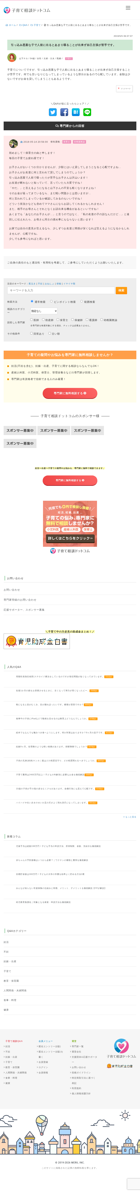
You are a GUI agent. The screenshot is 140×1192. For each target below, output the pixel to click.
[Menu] (128, 8)
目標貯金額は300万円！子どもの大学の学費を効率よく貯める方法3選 (50, 874)
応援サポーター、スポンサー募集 (24, 609)
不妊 (40, 283)
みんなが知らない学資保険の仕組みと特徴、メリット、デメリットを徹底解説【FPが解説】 (61, 888)
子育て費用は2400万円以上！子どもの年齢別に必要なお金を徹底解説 (54, 774)
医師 (36, 320)
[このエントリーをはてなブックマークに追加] (76, 111)
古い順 (56, 333)
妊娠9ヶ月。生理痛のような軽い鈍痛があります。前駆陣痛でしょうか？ (55, 746)
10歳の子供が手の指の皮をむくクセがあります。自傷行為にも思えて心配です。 (59, 789)
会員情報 (43, 1072)
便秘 (59, 283)
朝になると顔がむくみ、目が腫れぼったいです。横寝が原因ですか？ (54, 704)
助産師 (49, 320)
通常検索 (40, 301)
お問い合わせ (12, 589)
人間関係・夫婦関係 (15, 990)
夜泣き (32, 283)
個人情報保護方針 (81, 1093)
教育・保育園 (11, 981)
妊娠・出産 (10, 961)
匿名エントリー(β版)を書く (51, 1054)
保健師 (79, 320)
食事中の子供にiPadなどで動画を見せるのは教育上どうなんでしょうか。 (56, 718)
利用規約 (76, 1088)
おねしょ (49, 283)
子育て (7, 971)
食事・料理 (10, 1000)
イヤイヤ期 (69, 283)
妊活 (6, 942)
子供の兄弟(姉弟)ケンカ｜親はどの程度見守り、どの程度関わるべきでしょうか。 (60, 760)
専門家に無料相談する (68, 393)
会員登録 (43, 1062)
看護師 (93, 320)
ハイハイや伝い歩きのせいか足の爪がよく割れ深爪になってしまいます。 (56, 803)
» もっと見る (129, 817)
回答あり (39, 333)
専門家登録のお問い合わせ (20, 599)
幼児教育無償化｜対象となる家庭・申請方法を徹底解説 (43, 902)
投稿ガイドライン (81, 1072)
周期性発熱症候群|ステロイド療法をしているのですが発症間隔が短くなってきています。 (64, 676)
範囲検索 (89, 301)
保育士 (64, 320)
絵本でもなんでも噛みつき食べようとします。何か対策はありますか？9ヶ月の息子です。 (64, 732)
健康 (6, 1010)
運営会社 (76, 1051)
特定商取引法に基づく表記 (84, 1080)
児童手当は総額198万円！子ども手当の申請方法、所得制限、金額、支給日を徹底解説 (58, 846)
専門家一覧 (78, 1046)
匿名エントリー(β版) (50, 1046)
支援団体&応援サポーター (84, 1060)
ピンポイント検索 (65, 301)
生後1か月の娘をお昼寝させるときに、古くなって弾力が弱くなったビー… (56, 690)
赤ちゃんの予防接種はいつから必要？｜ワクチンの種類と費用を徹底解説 (52, 860)
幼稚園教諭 (110, 320)
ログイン (43, 1067)
